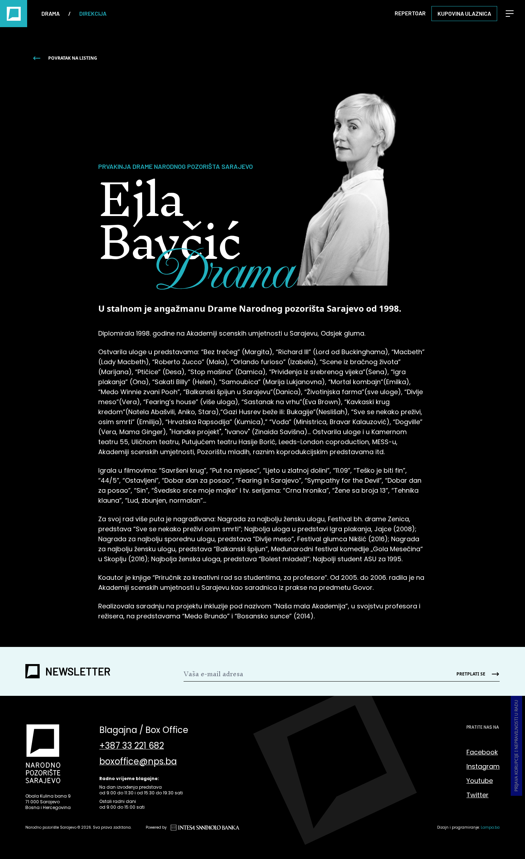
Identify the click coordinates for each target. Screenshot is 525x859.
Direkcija (92, 13)
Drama (50, 13)
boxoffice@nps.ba (138, 761)
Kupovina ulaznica (464, 13)
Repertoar (410, 13)
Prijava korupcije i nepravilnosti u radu (516, 746)
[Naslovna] (13, 13)
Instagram (483, 766)
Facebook (482, 752)
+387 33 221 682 (131, 746)
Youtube (479, 780)
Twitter (477, 794)
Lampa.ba (490, 827)
